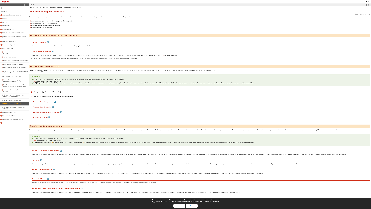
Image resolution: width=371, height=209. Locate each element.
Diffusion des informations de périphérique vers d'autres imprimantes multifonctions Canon (15, 85)
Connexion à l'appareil (171, 55)
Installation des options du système (12, 76)
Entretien (4, 18)
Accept (179, 206)
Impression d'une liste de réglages (41, 27)
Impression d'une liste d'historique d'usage (44, 23)
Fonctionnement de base (8, 29)
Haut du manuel (6, 11)
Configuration (6, 25)
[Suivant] (369, 5)
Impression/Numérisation (9, 41)
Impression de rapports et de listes (12, 103)
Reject (192, 206)
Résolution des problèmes (9, 115)
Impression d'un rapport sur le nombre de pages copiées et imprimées (52, 21)
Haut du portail (6, 8)
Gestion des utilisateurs (9, 57)
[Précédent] (366, 5)
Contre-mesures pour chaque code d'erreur (48, 81)
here (159, 201)
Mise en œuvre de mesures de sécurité (12, 119)
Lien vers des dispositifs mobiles (10, 45)
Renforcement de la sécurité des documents (14, 67)
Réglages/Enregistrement (9, 112)
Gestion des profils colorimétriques (12, 100)
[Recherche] (33, 5)
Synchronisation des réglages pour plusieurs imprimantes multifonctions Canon (15, 80)
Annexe (4, 123)
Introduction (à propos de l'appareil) (11, 15)
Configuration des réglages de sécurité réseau (15, 60)
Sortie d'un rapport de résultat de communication (45, 25)
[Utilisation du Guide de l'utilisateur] (369, 2)
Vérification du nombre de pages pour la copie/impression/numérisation (13, 95)
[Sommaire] (31, 5)
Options (4, 22)
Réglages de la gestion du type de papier (13, 32)
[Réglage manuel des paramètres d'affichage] (366, 2)
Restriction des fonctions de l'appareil (13, 64)
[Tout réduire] (27, 5)
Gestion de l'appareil (7, 48)
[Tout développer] (24, 5)
